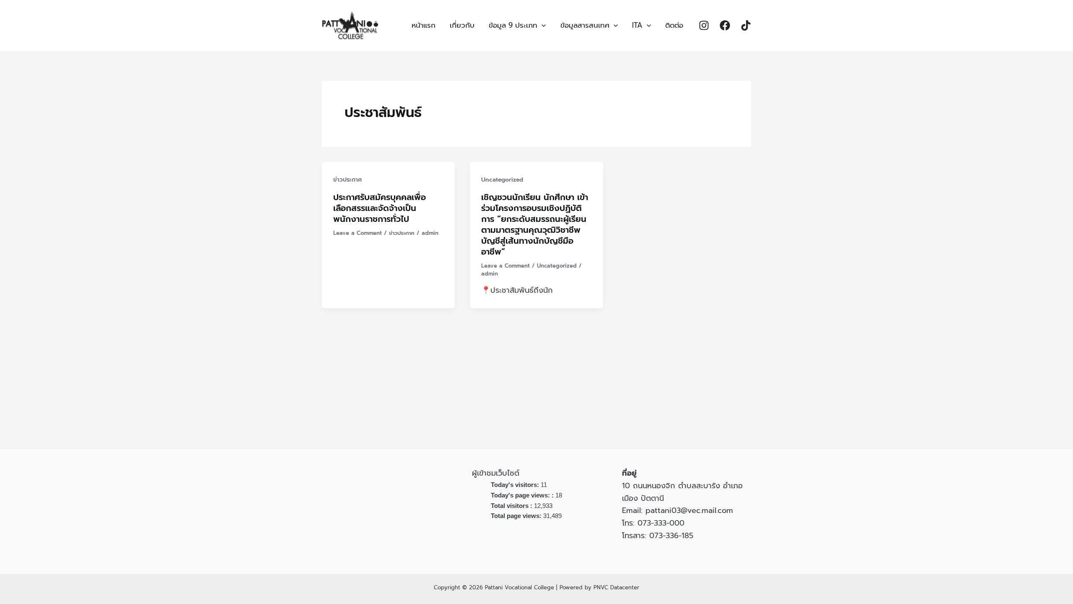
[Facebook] (725, 25)
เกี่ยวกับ (462, 25)
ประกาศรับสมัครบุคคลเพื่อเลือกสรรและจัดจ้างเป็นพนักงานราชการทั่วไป (379, 208)
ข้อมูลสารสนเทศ (584, 25)
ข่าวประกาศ (347, 179)
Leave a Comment (357, 233)
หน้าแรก (423, 25)
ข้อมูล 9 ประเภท (513, 25)
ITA (637, 25)
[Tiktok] (746, 25)
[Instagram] (704, 25)
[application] (541, 25)
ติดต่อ (674, 25)
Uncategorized (502, 179)
